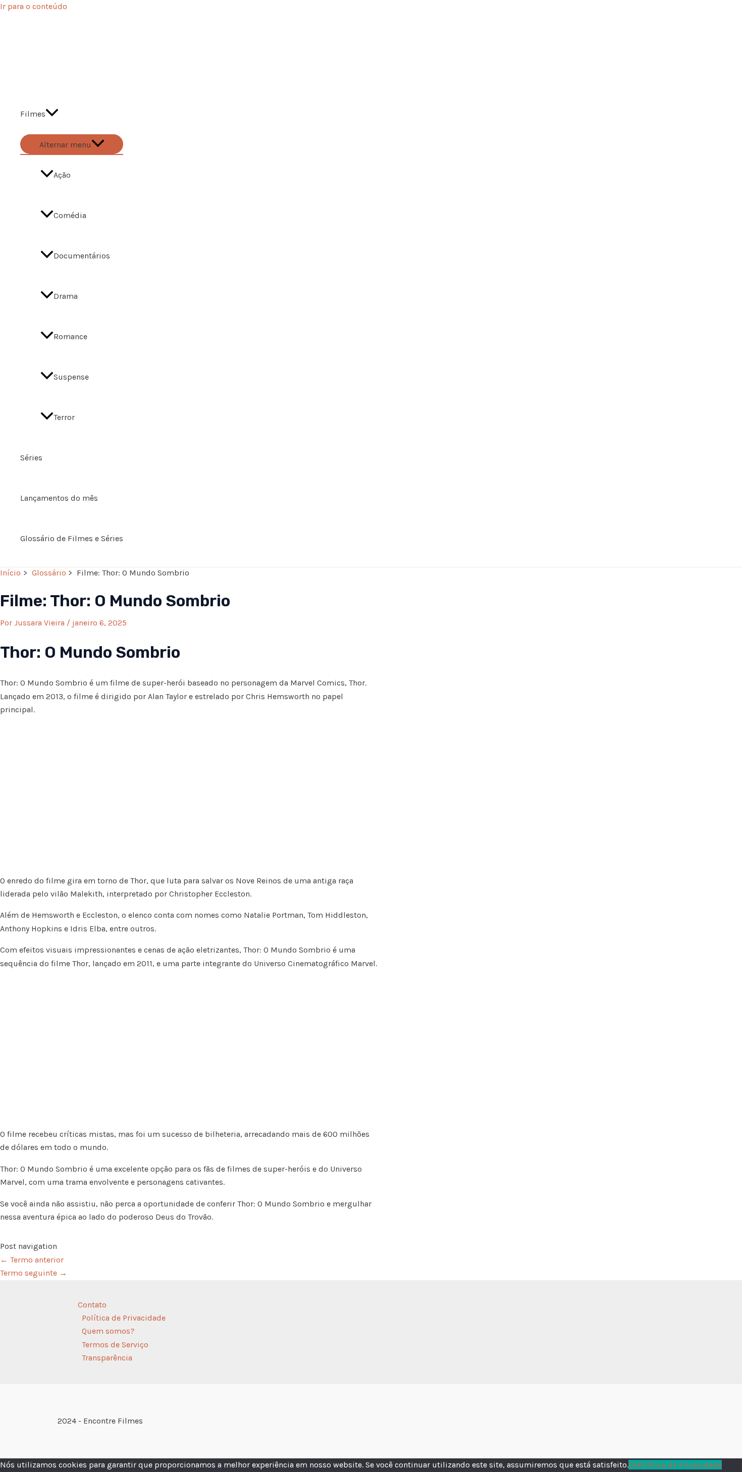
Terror (64, 417)
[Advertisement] (189, 795)
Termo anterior (32, 1260)
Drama (66, 296)
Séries (31, 457)
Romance (70, 336)
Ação (62, 175)
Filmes (32, 114)
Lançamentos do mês (59, 498)
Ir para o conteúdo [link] (33, 6)
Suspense (71, 377)
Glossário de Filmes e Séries (71, 538)
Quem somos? (108, 1331)
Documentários (82, 255)
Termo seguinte (33, 1273)
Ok (633, 1464)
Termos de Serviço (115, 1344)
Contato (92, 1304)
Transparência (107, 1357)
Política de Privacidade (124, 1318)
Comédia (70, 215)
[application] (52, 114)
